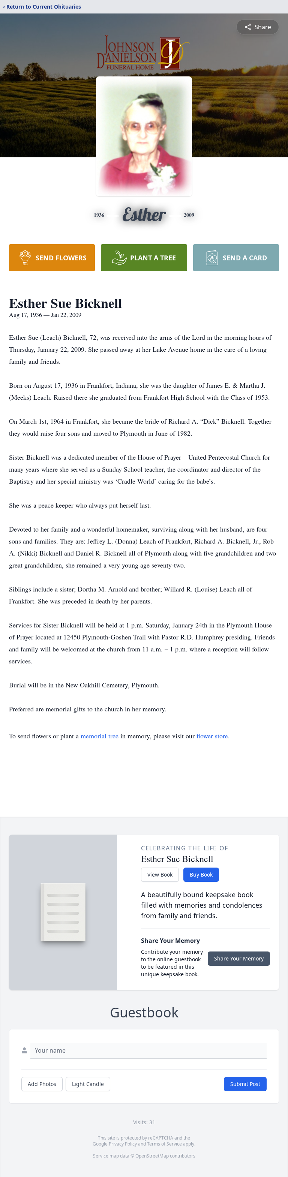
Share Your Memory (239, 958)
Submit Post (245, 1083)
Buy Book (201, 874)
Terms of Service (164, 1144)
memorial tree (99, 735)
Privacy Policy (123, 1144)
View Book (159, 874)
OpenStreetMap (152, 1156)
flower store (212, 735)
